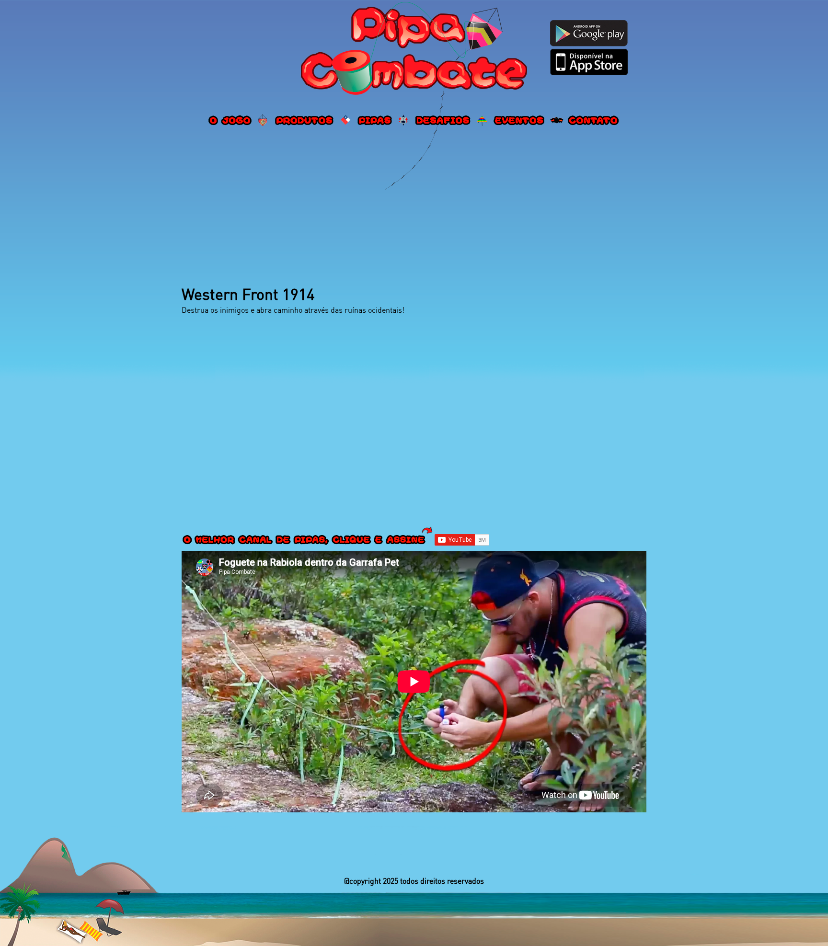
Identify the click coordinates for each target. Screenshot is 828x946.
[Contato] (594, 120)
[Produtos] (304, 120)
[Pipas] (375, 120)
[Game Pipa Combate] (230, 120)
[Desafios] (443, 120)
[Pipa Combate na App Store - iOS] (589, 62)
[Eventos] (519, 120)
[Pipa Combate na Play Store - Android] (589, 33)
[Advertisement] (414, 207)
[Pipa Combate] (414, 50)
